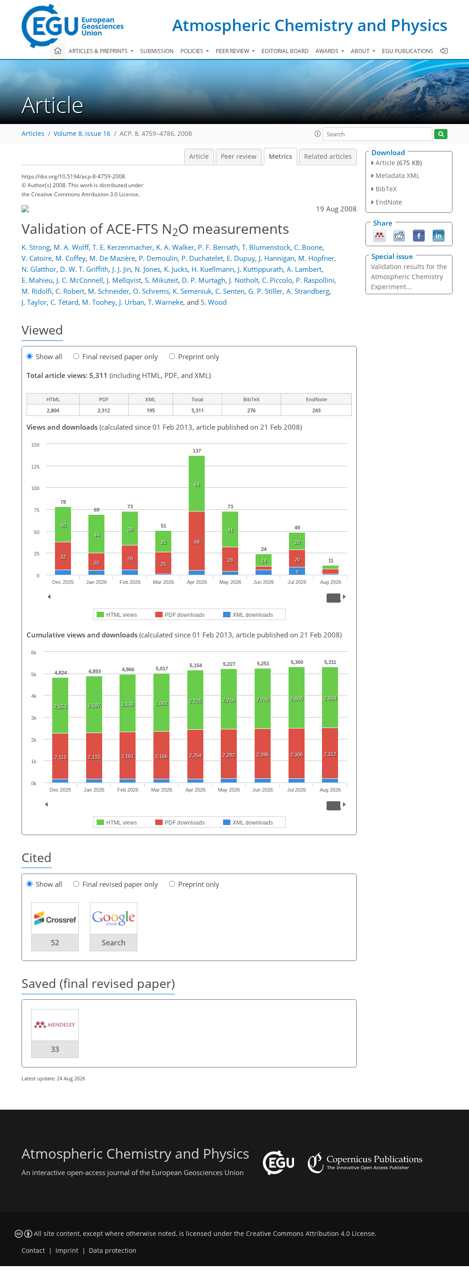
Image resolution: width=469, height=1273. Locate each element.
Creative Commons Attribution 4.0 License (310, 1234)
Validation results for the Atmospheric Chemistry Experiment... (409, 276)
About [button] (361, 51)
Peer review (238, 156)
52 (55, 943)
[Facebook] (419, 234)
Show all (49, 356)
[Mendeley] (379, 234)
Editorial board (285, 51)
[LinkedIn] (438, 234)
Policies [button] (192, 51)
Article (199, 156)
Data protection (112, 1250)
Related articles (328, 156)
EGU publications (407, 51)
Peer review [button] (233, 51)
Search (113, 943)
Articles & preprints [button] (99, 51)
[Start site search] (440, 134)
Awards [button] (328, 51)
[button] (318, 133)
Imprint (66, 1250)
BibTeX (386, 188)
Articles (33, 133)
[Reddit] (399, 234)
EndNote (389, 202)
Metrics (280, 156)
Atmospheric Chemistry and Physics (309, 25)
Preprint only (198, 356)
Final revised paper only (120, 356)
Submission (157, 51)
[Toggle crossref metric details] (55, 917)
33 (55, 1049)
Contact (33, 1250)
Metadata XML (398, 175)
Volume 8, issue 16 (82, 133)
